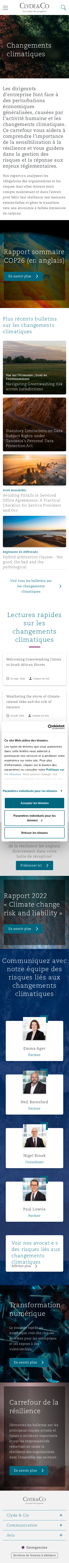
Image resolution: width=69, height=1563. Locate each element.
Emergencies (36, 1548)
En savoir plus (19, 276)
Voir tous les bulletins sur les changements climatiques (31, 586)
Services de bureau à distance (34, 1555)
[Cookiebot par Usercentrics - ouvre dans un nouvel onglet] (49, 726)
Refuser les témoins (34, 832)
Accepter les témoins (35, 803)
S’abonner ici (31, 865)
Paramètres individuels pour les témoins (30, 790)
